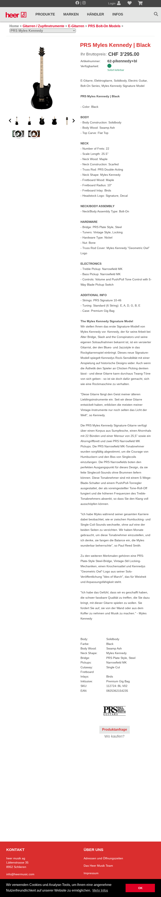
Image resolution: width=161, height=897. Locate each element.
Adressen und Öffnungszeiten (103, 858)
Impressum (91, 873)
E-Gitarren (76, 26)
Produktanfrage (114, 729)
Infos (117, 14)
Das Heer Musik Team (98, 865)
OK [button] (140, 888)
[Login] (119, 3)
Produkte (45, 14)
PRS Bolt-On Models (104, 26)
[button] (10, 121)
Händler (95, 14)
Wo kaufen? (114, 736)
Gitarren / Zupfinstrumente (43, 26)
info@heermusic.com (20, 874)
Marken (71, 14)
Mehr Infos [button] (100, 890)
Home (14, 26)
